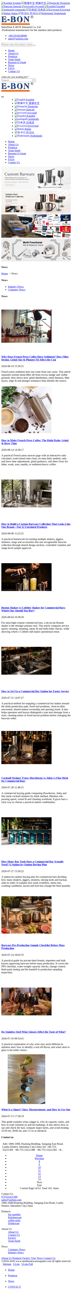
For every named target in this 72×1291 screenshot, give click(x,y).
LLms (16, 1264)
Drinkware (13, 1223)
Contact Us (14, 71)
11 (39, 1170)
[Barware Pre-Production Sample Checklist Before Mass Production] (26, 938)
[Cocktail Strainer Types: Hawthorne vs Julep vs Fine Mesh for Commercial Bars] (26, 771)
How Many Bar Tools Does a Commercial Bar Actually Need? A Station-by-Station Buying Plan (32, 863)
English (29, 99)
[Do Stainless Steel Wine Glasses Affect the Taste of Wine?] (26, 1025)
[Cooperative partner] (36, 236)
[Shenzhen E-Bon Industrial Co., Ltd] (19, 24)
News (11, 65)
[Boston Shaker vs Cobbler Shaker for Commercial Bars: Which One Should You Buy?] (26, 601)
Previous (39, 1158)
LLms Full (27, 1264)
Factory (12, 1238)
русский (32, 112)
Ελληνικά (33, 125)
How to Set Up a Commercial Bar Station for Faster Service (35, 691)
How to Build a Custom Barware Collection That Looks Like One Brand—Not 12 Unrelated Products (35, 525)
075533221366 (9, 1196)
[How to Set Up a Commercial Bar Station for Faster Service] (26, 684)
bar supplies (14, 1214)
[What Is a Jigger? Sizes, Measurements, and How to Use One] (26, 1103)
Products (12, 56)
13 (39, 1176)
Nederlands (35, 135)
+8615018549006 (17, 35)
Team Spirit (14, 59)
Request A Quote (17, 62)
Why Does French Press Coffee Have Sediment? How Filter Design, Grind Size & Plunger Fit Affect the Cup (35, 358)
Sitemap (7, 1264)
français (30, 109)
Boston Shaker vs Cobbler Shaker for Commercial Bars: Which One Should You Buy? (33, 609)
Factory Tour (29, 1258)
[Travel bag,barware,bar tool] (36, 260)
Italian (27, 129)
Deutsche (32, 106)
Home (11, 50)
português (33, 119)
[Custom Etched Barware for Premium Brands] (36, 189)
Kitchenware (15, 1217)
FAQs (11, 68)
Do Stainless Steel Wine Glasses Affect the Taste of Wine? (33, 1031)
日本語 (29, 122)
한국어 (29, 132)
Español (30, 115)
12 (39, 1173)
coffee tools (14, 1220)
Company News (16, 289)
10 (39, 1167)
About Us (13, 53)
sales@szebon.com (18, 38)
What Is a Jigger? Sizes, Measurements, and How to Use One (35, 1109)
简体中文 (34, 103)
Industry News (16, 286)
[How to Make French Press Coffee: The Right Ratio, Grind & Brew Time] (26, 433)
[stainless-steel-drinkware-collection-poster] (36, 212)
